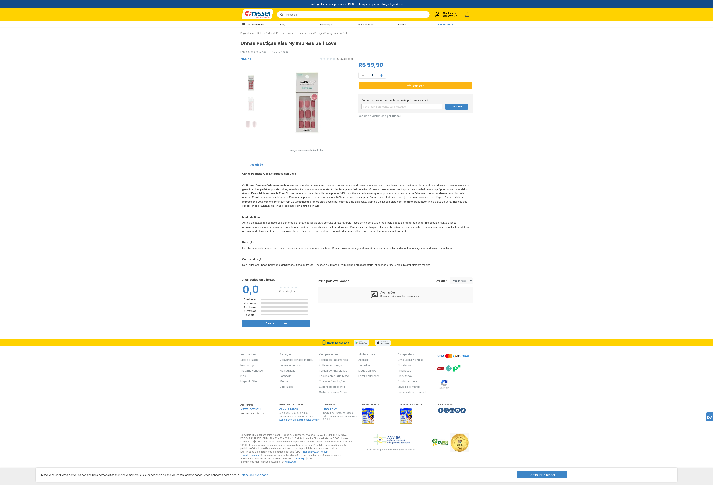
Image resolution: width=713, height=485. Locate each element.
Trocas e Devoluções (332, 381)
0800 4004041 (250, 408)
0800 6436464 (289, 409)
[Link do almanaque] (368, 414)
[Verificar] (444, 383)
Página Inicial (247, 33)
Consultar (456, 106)
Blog (282, 24)
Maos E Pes (274, 33)
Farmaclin (285, 375)
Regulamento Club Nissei (334, 375)
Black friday (405, 375)
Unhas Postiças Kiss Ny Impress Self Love (330, 33)
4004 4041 (330, 409)
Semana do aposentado (412, 392)
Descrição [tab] (256, 164)
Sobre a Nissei (249, 359)
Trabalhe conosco (251, 370)
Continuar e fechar (542, 475)
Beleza (261, 33)
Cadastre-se (450, 15)
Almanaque (326, 24)
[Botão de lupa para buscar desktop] (280, 13)
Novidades (404, 365)
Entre (451, 13)
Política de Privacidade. (254, 474)
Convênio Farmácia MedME (296, 359)
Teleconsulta (444, 24)
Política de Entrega (330, 365)
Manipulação (366, 24)
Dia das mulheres (408, 381)
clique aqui (300, 458)
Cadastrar (364, 365)
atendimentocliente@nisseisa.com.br (299, 420)
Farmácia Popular (290, 365)
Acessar (363, 359)
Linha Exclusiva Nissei (411, 359)
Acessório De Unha (293, 33)
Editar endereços (369, 375)
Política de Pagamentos (333, 359)
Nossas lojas (248, 365)
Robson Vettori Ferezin (315, 451)
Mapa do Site (248, 381)
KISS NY (245, 58)
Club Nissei (286, 386)
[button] (250, 82)
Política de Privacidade (333, 370)
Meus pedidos (367, 370)
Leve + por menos (409, 386)
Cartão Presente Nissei (333, 392)
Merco (284, 381)
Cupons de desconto (332, 386)
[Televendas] (709, 416)
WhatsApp (291, 461)
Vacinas (402, 24)
